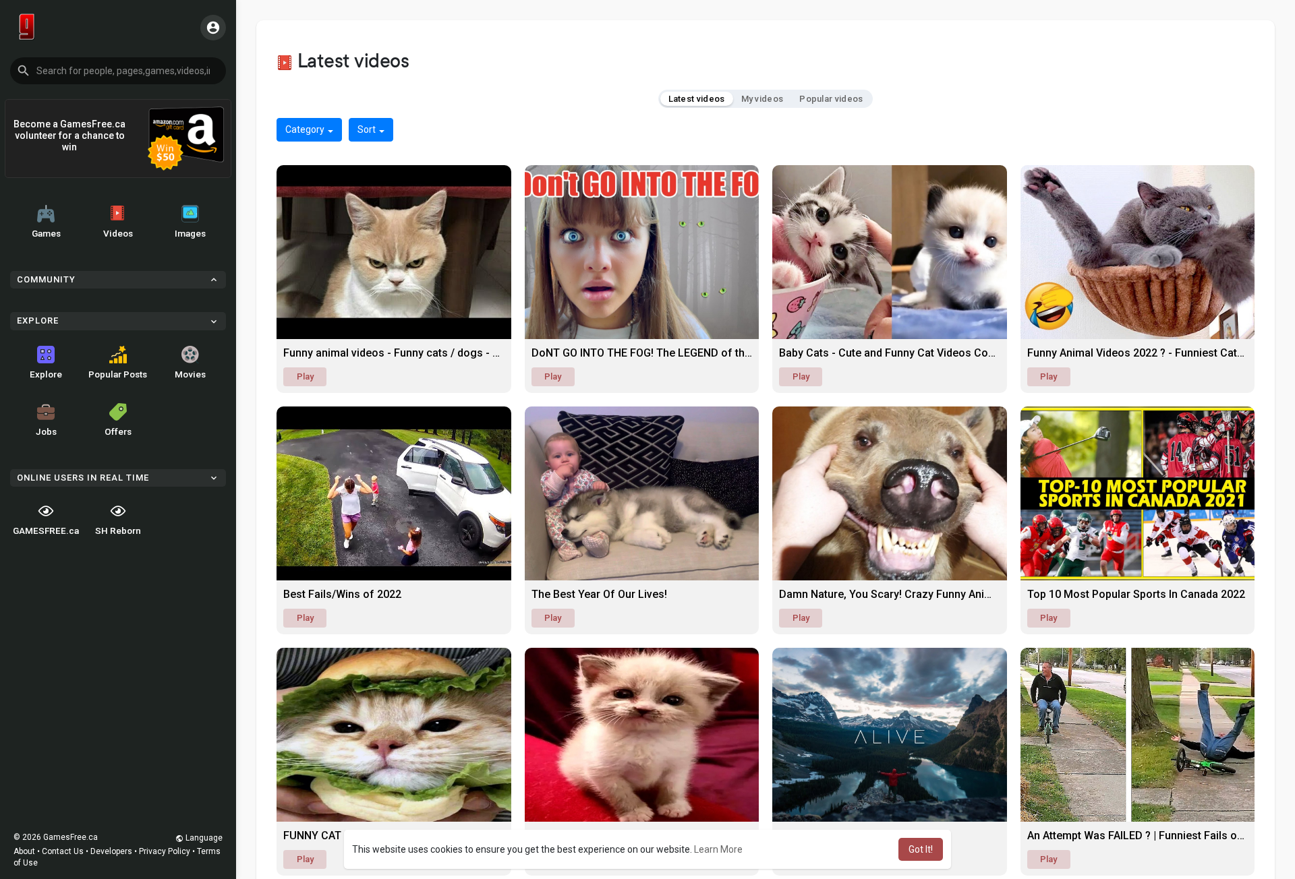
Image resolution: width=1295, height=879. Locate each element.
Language (203, 838)
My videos (762, 99)
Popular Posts (117, 374)
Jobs (46, 431)
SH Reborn (118, 530)
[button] (118, 70)
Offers (118, 431)
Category (305, 129)
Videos (118, 233)
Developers (111, 851)
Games (46, 233)
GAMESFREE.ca (46, 530)
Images (190, 233)
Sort (367, 129)
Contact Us (63, 851)
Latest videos (696, 99)
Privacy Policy (164, 851)
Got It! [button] (921, 849)
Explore (46, 374)
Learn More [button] (718, 849)
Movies (190, 374)
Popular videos (831, 99)
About (24, 851)
